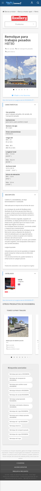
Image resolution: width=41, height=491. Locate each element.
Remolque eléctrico (15, 426)
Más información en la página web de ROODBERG (17, 100)
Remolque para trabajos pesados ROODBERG (19, 416)
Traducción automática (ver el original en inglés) (19, 266)
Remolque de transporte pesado (19, 430)
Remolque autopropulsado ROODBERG (17, 400)
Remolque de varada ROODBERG (19, 395)
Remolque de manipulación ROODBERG (17, 379)
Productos (19, 24)
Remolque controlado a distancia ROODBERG (19, 406)
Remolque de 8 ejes (15, 438)
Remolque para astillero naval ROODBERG (18, 385)
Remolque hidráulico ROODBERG (19, 390)
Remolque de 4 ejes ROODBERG (19, 434)
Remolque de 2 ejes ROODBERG (19, 411)
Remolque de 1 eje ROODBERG (19, 421)
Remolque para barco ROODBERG (19, 374)
